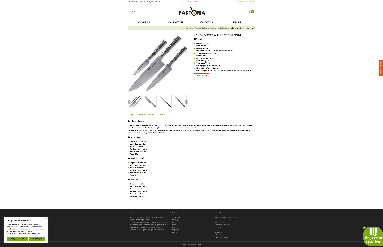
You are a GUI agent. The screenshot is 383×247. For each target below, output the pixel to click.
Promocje (175, 220)
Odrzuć (23, 239)
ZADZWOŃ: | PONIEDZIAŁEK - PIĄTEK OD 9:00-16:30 (144, 2)
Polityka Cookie (35, 234)
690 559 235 (233, 217)
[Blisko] (46, 218)
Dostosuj (12, 239)
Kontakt (174, 225)
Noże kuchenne (211, 28)
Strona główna (185, 28)
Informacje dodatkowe (146, 115)
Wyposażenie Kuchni (144, 22)
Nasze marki (237, 22)
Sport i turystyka (206, 22)
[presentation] (129, 102)
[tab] (133, 114)
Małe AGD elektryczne (175, 22)
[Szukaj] (129, 12)
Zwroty (174, 232)
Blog (173, 222)
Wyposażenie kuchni (200, 28)
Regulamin (175, 230)
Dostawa (175, 227)
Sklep (191, 28)
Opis (132, 115)
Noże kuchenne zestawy (224, 28)
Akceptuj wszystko (37, 239)
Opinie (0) (162, 115)
